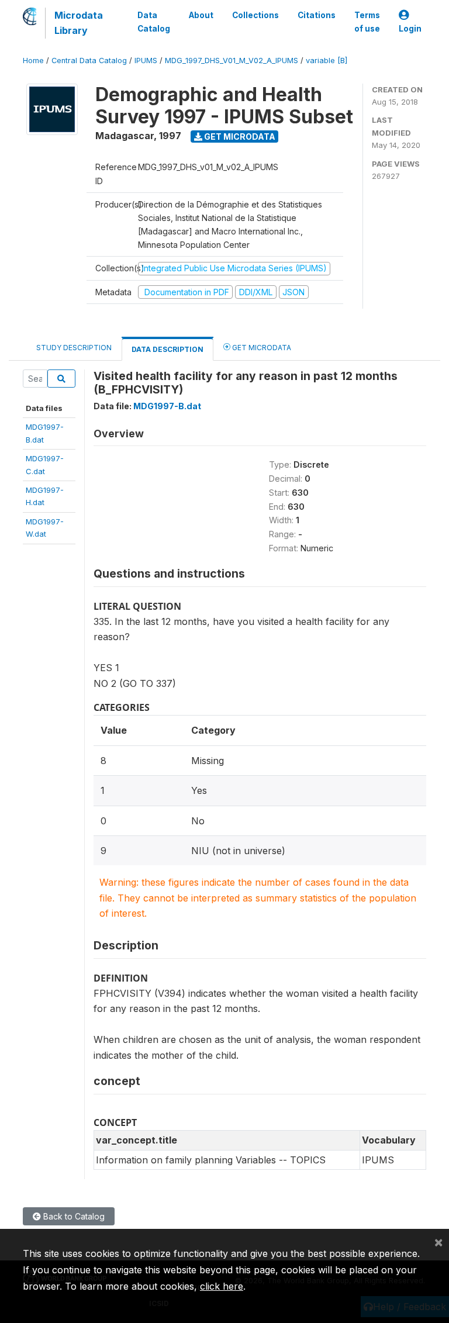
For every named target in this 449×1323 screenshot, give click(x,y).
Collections (255, 15)
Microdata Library (78, 22)
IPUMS (145, 60)
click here (221, 1286)
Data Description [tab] (167, 349)
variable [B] (326, 60)
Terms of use (367, 22)
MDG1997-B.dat (167, 406)
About (201, 15)
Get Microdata (238, 136)
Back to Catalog (73, 1216)
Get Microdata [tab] (260, 347)
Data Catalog (153, 22)
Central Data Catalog (89, 60)
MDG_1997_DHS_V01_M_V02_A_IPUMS (231, 60)
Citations (317, 15)
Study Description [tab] (74, 347)
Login (410, 28)
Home (33, 60)
